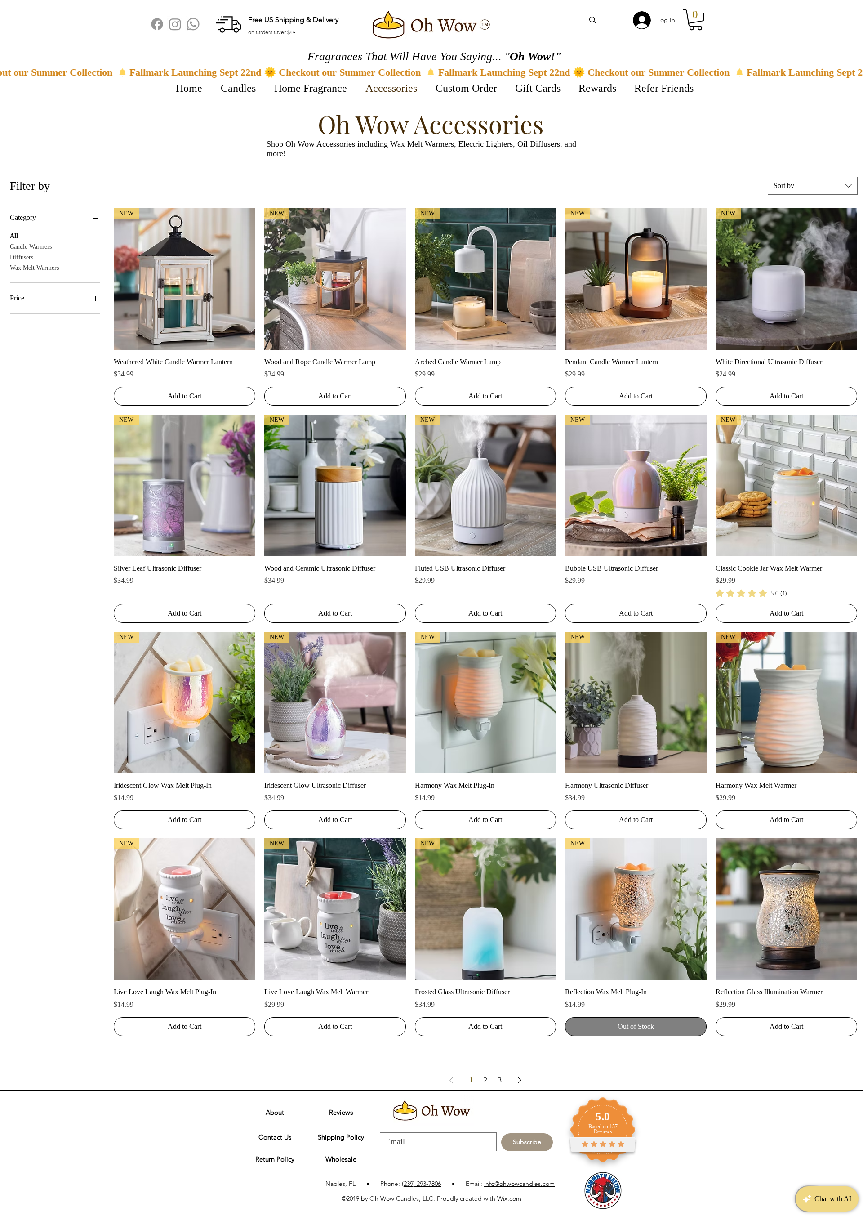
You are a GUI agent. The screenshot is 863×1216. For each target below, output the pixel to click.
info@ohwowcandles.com (519, 1184)
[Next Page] (519, 1080)
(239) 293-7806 (421, 1184)
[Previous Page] (451, 1080)
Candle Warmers (31, 246)
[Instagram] (175, 24)
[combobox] (813, 186)
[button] (695, 19)
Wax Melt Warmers (34, 267)
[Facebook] (157, 24)
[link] (751, 593)
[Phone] (193, 24)
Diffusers (21, 257)
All (14, 235)
